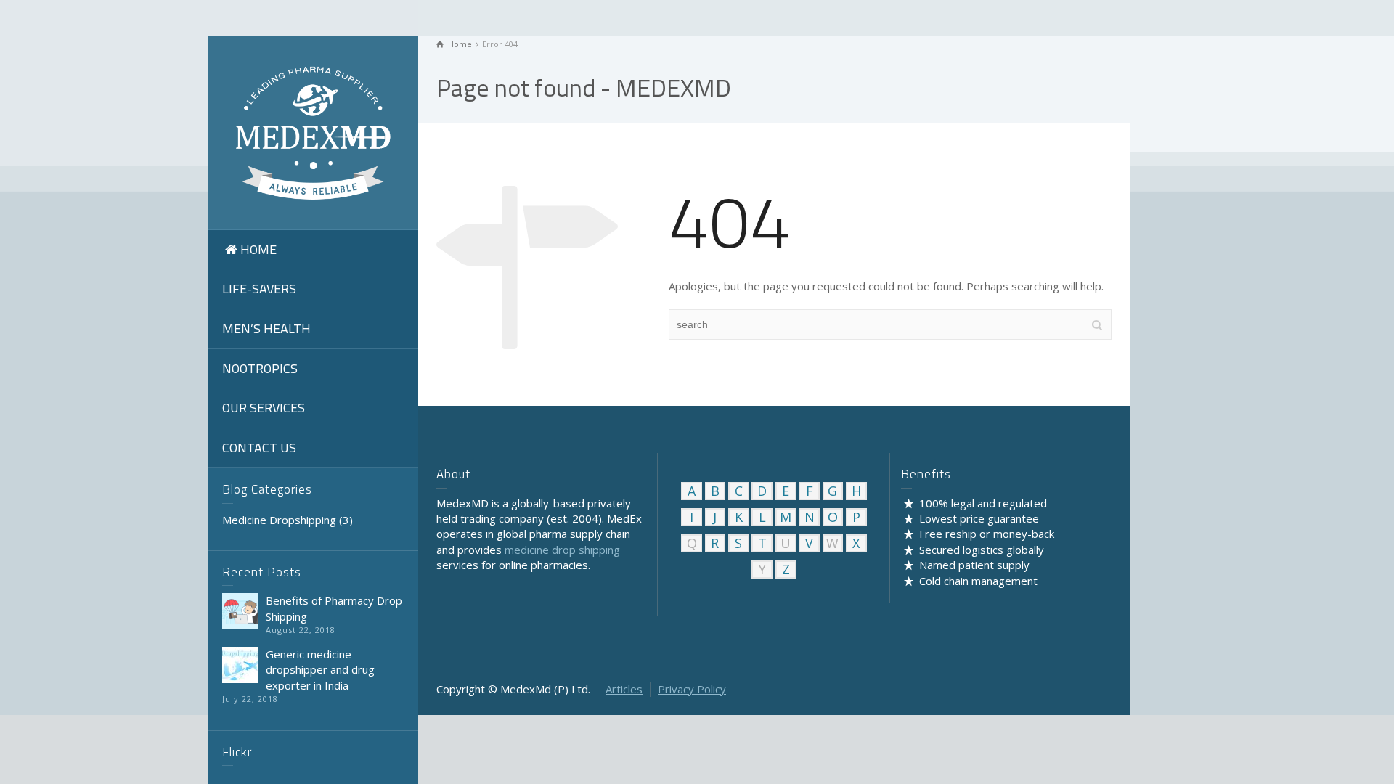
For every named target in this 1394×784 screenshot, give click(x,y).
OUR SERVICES (263, 407)
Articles (624, 689)
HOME (258, 249)
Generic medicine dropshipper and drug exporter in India (320, 670)
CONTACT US (259, 447)
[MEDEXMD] (313, 131)
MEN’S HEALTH (266, 328)
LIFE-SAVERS (259, 288)
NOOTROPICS (260, 368)
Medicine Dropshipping (279, 520)
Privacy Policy (692, 689)
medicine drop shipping (562, 549)
